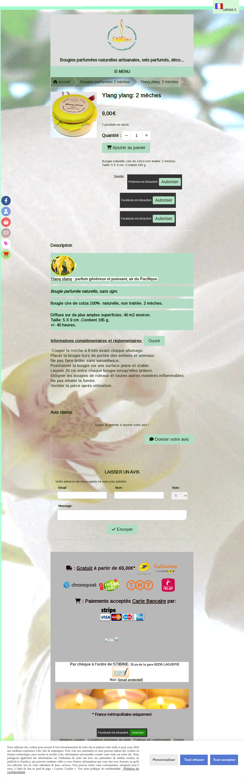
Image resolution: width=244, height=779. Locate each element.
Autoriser (169, 181)
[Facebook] (6, 200)
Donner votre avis (171, 439)
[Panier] (6, 222)
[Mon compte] (6, 211)
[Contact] (6, 233)
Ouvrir (154, 340)
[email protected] (130, 680)
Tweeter (118, 176)
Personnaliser (164, 760)
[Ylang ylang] (63, 265)
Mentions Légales (72, 739)
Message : (65, 506)
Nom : (119, 487)
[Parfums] (6, 243)
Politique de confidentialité (152, 739)
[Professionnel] (6, 254)
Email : (63, 487)
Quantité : (111, 135)
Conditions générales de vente (109, 739)
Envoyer (124, 529)
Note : (176, 487)
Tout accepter (224, 760)
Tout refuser (194, 760)
